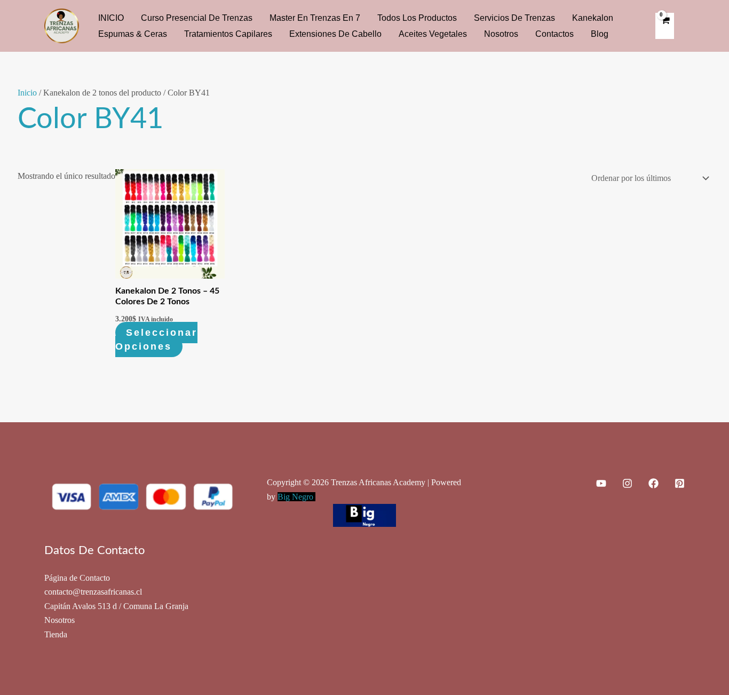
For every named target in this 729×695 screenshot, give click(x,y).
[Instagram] (627, 483)
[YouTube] (601, 483)
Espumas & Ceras (132, 33)
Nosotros (501, 33)
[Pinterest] (680, 483)
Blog (599, 33)
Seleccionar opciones (156, 339)
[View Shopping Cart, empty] (664, 25)
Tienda (55, 634)
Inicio (27, 92)
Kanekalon (592, 17)
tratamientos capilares (228, 33)
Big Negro (296, 496)
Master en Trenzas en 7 (315, 17)
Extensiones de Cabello (335, 33)
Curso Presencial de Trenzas (196, 17)
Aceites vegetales (433, 33)
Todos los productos (417, 17)
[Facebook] (653, 483)
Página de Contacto (77, 577)
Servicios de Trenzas (514, 17)
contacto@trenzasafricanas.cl (93, 591)
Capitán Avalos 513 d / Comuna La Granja (116, 606)
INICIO (111, 17)
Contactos (554, 33)
